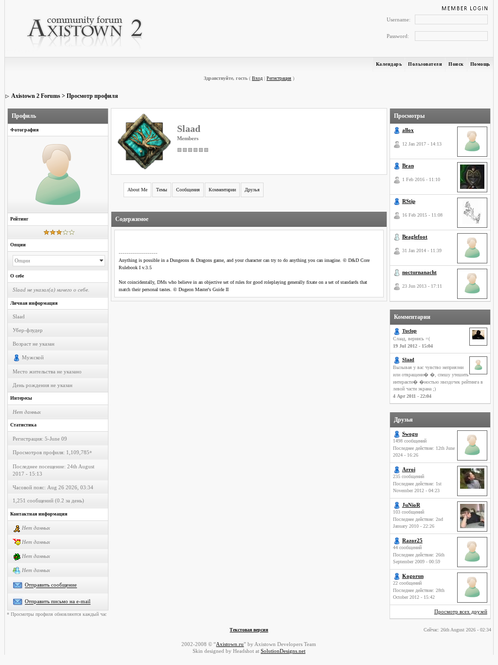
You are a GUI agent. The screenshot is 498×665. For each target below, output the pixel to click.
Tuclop (409, 330)
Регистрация (279, 78)
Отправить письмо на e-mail (57, 602)
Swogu (410, 434)
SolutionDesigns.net (283, 651)
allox (408, 130)
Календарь (389, 64)
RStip (408, 201)
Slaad (408, 359)
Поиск (456, 64)
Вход (257, 78)
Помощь (480, 64)
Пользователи (425, 64)
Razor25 (412, 540)
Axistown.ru (230, 644)
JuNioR (411, 505)
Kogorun (413, 576)
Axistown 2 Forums (35, 95)
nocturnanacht (419, 272)
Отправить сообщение (51, 585)
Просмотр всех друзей (460, 611)
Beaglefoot (414, 237)
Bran (408, 165)
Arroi (408, 469)
